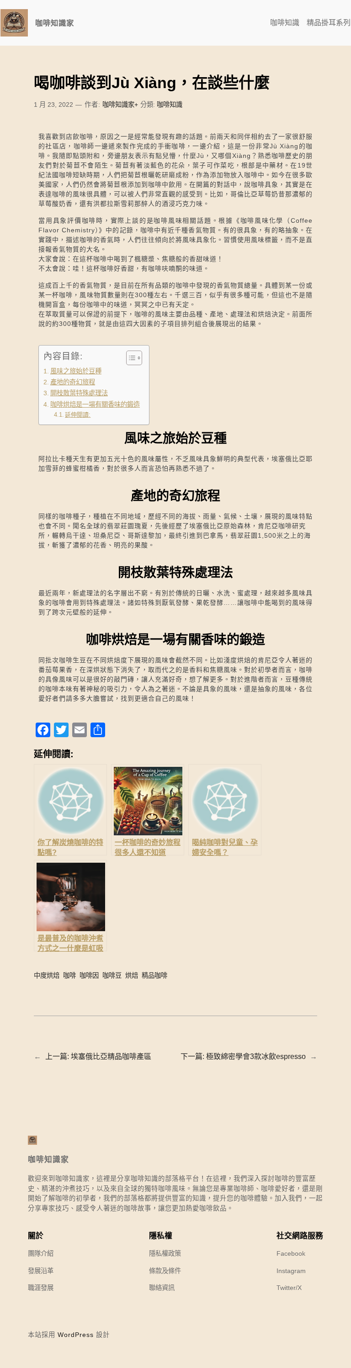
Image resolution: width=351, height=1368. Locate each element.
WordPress (76, 1334)
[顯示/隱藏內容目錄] (129, 358)
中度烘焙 (46, 975)
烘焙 (131, 975)
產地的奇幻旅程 (72, 382)
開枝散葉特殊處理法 (79, 393)
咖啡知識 (169, 104)
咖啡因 (89, 975)
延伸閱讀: (77, 414)
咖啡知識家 (54, 22)
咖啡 (69, 975)
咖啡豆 (112, 975)
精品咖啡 (154, 975)
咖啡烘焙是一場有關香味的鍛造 (95, 404)
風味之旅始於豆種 (75, 371)
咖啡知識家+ (120, 104)
